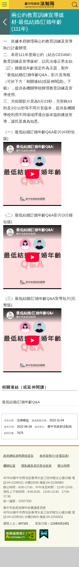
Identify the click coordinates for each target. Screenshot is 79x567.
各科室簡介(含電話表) (54, 455)
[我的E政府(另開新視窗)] (44, 534)
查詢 (74, 4)
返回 (5, 22)
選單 (4, 4)
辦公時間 (64, 465)
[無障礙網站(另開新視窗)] (20, 535)
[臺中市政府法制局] (39, 4)
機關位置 (9, 465)
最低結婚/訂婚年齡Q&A (21, 402)
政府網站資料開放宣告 (18, 455)
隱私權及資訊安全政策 (36, 465)
